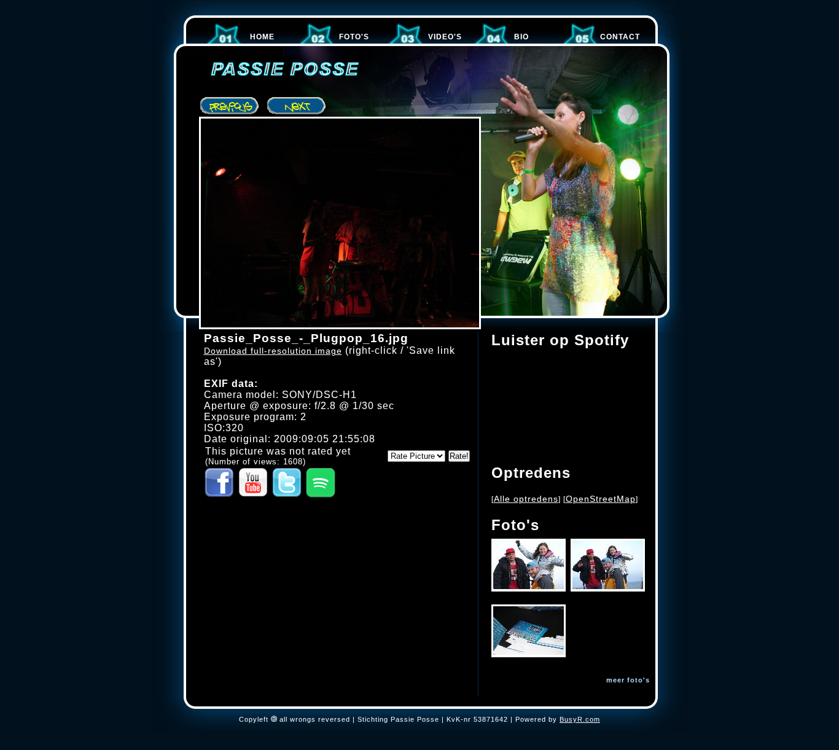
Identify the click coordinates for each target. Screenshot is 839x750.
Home (262, 37)
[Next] (297, 106)
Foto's (354, 37)
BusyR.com (580, 719)
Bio (521, 37)
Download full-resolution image (273, 351)
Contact (620, 37)
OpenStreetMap (601, 499)
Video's (445, 37)
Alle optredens (526, 499)
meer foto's (628, 680)
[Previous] (230, 106)
